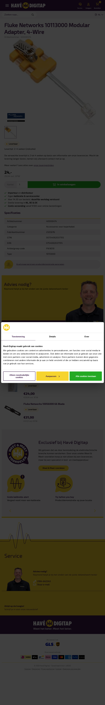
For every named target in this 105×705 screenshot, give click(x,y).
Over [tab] (86, 336)
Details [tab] (52, 336)
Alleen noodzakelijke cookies (19, 376)
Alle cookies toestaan (86, 376)
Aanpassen (51, 376)
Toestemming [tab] (18, 336)
